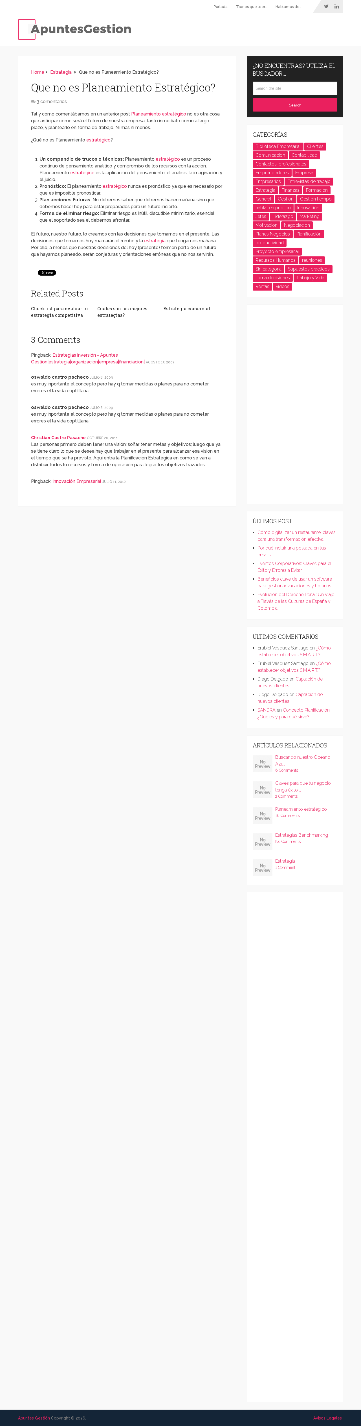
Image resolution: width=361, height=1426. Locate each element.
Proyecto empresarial (277, 251)
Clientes (315, 146)
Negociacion (297, 225)
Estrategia (265, 190)
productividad (270, 242)
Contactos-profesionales (281, 164)
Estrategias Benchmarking (301, 835)
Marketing (310, 216)
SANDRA (266, 710)
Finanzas (291, 190)
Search (295, 105)
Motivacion (267, 225)
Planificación (309, 234)
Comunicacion (270, 155)
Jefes (261, 216)
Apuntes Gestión (34, 1418)
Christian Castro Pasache (58, 437)
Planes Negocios (273, 234)
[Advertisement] (295, 406)
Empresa (304, 172)
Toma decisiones (273, 277)
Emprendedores (272, 172)
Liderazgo (283, 216)
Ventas (262, 286)
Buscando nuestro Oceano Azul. (302, 761)
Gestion (286, 199)
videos (282, 286)
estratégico (98, 140)
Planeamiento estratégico (158, 114)
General (263, 199)
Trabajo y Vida (310, 277)
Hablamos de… (288, 7)
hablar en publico (273, 207)
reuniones (312, 260)
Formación (317, 190)
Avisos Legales (327, 1418)
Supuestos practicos (309, 269)
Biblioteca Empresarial (278, 146)
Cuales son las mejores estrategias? (122, 312)
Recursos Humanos (276, 260)
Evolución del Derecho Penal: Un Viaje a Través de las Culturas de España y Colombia (295, 601)
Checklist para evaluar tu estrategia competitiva (59, 312)
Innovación (308, 207)
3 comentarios (52, 101)
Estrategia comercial (186, 308)
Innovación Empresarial (76, 481)
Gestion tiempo (316, 199)
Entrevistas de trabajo (309, 181)
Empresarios (268, 181)
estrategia (155, 240)
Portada (221, 7)
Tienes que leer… (251, 7)
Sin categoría (268, 269)
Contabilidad (304, 155)
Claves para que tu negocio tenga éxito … (303, 786)
